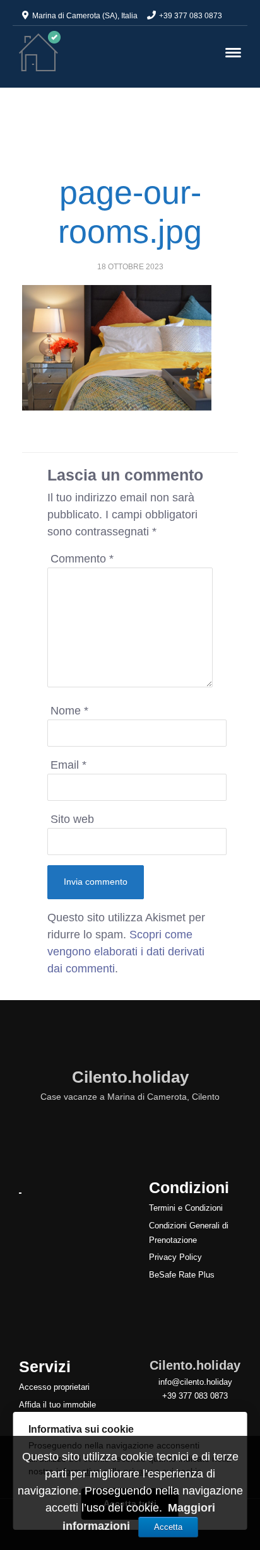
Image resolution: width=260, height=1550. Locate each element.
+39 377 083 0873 (190, 15)
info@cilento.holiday (195, 1382)
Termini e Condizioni (186, 1208)
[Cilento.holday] (40, 50)
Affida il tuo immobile (57, 1404)
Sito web (72, 819)
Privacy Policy (175, 1257)
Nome (69, 710)
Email (68, 765)
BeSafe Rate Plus (182, 1274)
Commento (82, 558)
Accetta (168, 1527)
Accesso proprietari (54, 1387)
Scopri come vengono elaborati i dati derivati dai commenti (125, 951)
